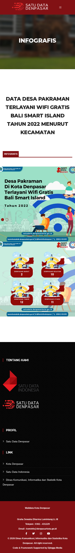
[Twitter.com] (12, 420)
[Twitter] (34, 533)
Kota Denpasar (14, 463)
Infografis (10, 153)
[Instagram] (41, 533)
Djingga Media (55, 548)
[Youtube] (48, 533)
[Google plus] (7, 420)
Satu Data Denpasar (17, 441)
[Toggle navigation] (60, 7)
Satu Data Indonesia (17, 471)
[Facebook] (2, 420)
